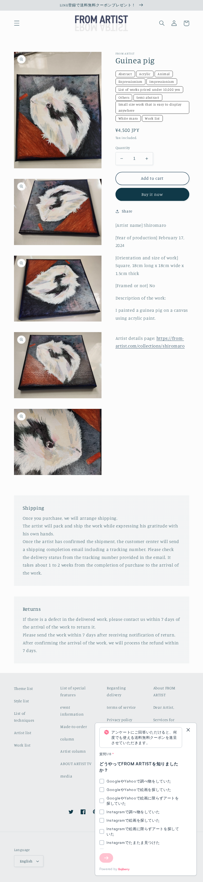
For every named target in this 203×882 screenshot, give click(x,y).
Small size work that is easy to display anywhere (150, 107)
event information (72, 710)
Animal (164, 74)
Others (124, 97)
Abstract (125, 74)
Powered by (108, 869)
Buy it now (152, 194)
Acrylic (144, 74)
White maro (128, 118)
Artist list (22, 732)
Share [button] (127, 211)
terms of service (121, 707)
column (67, 739)
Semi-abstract (147, 97)
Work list (152, 118)
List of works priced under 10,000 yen (149, 89)
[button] (17, 23)
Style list (21, 701)
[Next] (106, 858)
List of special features (72, 691)
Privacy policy (119, 719)
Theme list (23, 688)
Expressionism (130, 81)
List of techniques (24, 716)
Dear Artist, (163, 707)
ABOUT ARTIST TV (75, 763)
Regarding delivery (116, 691)
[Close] (188, 730)
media (66, 776)
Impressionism (161, 81)
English (26, 861)
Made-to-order (73, 726)
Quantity (123, 148)
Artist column (73, 751)
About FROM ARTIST (164, 691)
